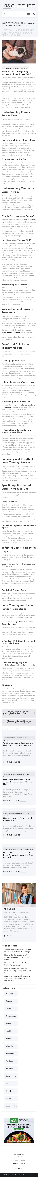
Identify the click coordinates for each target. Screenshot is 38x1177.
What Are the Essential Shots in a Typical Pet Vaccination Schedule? (19, 722)
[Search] (34, 14)
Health (8, 1031)
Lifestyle (9, 1046)
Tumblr (21, 1169)
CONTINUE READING (11, 762)
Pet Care (9, 1061)
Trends (8, 1098)
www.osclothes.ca (19, 1163)
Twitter (19, 1169)
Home (8, 1039)
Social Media (11, 1076)
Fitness (9, 1024)
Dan (7, 740)
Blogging (9, 994)
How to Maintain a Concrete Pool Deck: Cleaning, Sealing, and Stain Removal (18, 855)
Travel (8, 1091)
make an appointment (11, 332)
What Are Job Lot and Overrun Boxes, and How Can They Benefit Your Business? (16, 713)
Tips (7, 1083)
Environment (11, 1016)
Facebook (16, 1169)
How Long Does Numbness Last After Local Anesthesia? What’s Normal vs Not (17, 979)
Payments (10, 1054)
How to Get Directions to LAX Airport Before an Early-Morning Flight (17, 782)
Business (9, 1001)
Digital (8, 1009)
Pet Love (9, 1069)
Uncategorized (8, 68)
